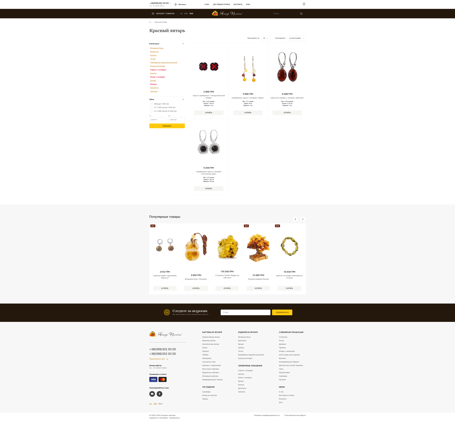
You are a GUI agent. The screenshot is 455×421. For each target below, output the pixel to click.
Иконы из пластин (209, 395)
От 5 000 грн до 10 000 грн (165, 111)
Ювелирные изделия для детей (163, 63)
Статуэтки (283, 337)
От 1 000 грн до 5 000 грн (164, 107)
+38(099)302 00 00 (159, 3)
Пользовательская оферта (295, 415)
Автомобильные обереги (289, 362)
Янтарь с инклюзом (287, 351)
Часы (281, 369)
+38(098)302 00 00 (162, 354)
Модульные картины (210, 372)
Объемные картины (210, 376)
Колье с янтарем (157, 77)
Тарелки (282, 348)
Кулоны (153, 55)
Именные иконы (209, 341)
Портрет (205, 351)
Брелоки (282, 358)
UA (181, 13)
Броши (153, 81)
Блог (248, 4)
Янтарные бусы (156, 48)
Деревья (282, 344)
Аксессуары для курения (289, 355)
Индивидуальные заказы (212, 380)
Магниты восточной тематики (291, 365)
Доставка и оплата (221, 4)
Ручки (281, 341)
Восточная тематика (210, 369)
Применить (167, 126)
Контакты (238, 4)
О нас (207, 4)
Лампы (205, 399)
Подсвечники (284, 372)
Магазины (182, 4)
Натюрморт (207, 358)
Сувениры (206, 392)
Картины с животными (211, 365)
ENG (186, 13)
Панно (204, 348)
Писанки (282, 380)
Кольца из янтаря (157, 66)
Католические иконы (210, 344)
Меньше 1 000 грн (161, 104)
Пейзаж (205, 355)
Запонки (153, 91)
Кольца (153, 84)
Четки (152, 59)
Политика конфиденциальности (266, 415)
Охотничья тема (208, 362)
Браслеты (154, 52)
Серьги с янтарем (158, 70)
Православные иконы (211, 337)
